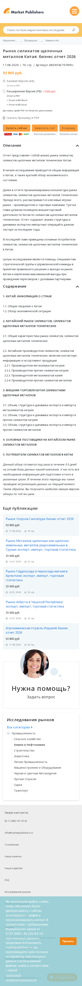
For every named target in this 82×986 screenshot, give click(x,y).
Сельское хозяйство (27, 739)
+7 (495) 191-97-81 (17, 821)
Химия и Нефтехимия (29, 745)
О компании (12, 844)
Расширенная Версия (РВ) (31, 97)
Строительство (24, 750)
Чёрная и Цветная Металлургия (35, 773)
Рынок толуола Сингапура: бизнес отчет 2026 (40, 519)
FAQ (7, 880)
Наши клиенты (13, 856)
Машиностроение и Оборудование (37, 767)
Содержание (15, 286)
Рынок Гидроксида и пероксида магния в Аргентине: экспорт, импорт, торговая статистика (37, 575)
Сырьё (18, 785)
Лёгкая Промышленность (30, 762)
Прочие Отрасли (25, 779)
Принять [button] (68, 941)
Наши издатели (14, 868)
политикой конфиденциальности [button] (21, 978)
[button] (56, 941)
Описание (12, 145)
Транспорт (21, 790)
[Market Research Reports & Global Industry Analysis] (24, 10)
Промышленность (23, 733)
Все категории (19, 727)
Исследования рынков (17, 892)
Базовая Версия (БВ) (20, 83)
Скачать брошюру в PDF (22, 118)
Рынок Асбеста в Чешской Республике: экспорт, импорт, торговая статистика (35, 604)
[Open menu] (74, 11)
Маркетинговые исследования (10, 40)
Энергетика (21, 756)
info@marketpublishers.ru (19, 832)
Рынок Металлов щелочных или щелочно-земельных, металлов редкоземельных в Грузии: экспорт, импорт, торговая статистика (41, 545)
